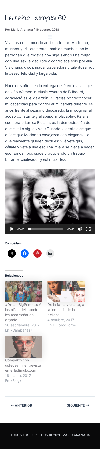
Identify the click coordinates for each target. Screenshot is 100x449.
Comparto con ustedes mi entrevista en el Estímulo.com (23, 365)
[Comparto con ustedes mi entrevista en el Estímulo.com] (23, 347)
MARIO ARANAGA (50, 21)
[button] (50, 201)
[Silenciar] (80, 229)
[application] (50, 201)
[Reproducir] (11, 229)
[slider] (45, 229)
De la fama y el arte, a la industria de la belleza (65, 309)
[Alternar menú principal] (50, 36)
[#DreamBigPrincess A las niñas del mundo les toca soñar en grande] (23, 291)
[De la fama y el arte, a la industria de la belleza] (66, 291)
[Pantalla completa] (88, 229)
